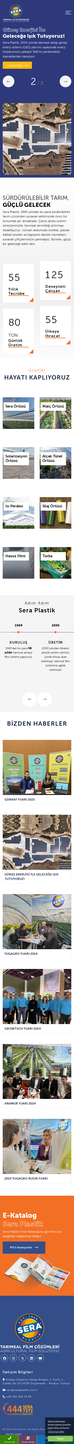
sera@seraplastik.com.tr (21, 1390)
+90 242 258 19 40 (18, 1396)
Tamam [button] (60, 1439)
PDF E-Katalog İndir (21, 1247)
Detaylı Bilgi (14, 65)
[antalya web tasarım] (12, 1434)
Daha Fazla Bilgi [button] (56, 1432)
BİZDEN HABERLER (37, 723)
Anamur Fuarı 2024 (20, 1103)
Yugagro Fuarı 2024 (21, 953)
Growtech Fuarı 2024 (22, 1028)
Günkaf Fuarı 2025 (19, 799)
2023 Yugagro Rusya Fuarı (26, 1178)
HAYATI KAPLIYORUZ (37, 377)
